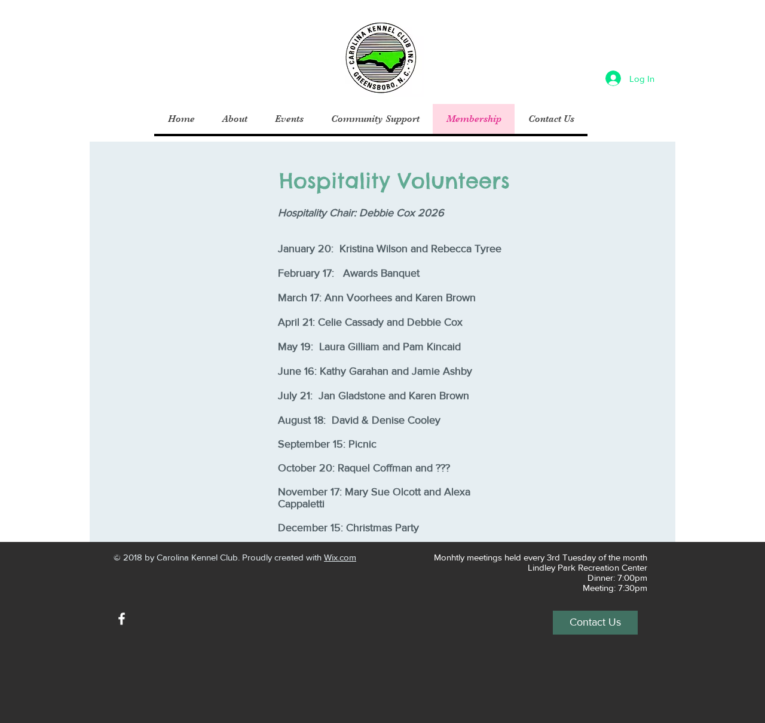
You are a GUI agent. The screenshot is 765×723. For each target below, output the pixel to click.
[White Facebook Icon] (122, 619)
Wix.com (340, 557)
